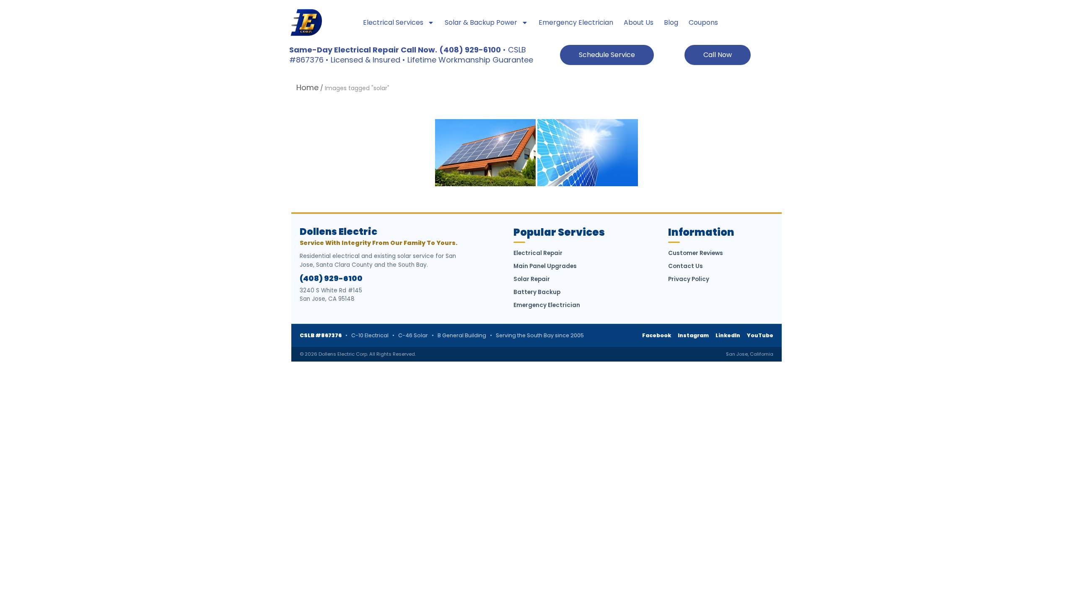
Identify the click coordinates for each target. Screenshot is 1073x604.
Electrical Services (393, 22)
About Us (638, 22)
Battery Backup (536, 292)
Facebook (656, 335)
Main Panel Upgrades (545, 266)
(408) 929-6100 (331, 278)
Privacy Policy (688, 279)
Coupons (703, 22)
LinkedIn (727, 335)
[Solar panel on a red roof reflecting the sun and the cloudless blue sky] (485, 152)
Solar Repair (531, 279)
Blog (671, 22)
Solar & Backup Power (481, 22)
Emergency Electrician (576, 22)
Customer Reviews (695, 253)
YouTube (760, 335)
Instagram (693, 335)
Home (307, 87)
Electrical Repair (537, 253)
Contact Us (685, 266)
